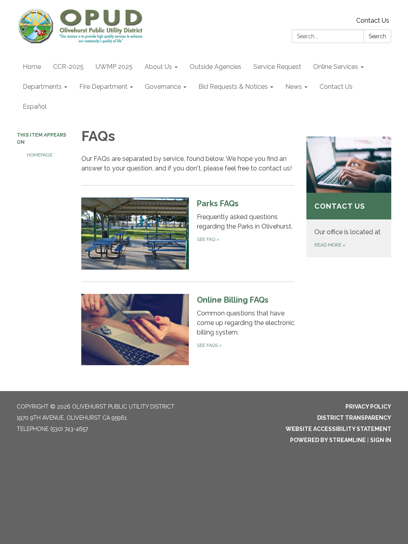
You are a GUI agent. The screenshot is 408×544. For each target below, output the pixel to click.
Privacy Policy (368, 406)
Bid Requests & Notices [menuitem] (233, 86)
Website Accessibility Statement (338, 429)
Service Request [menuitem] (277, 66)
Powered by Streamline (328, 440)
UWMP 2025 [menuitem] (114, 66)
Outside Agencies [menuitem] (215, 66)
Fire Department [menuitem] (103, 86)
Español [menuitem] (35, 106)
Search (377, 36)
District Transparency (354, 418)
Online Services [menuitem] (335, 66)
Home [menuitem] (32, 66)
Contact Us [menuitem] (336, 86)
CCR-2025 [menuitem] (68, 66)
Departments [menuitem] (42, 86)
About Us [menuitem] (158, 66)
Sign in (380, 440)
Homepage (40, 155)
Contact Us (372, 20)
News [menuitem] (293, 86)
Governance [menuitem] (163, 86)
